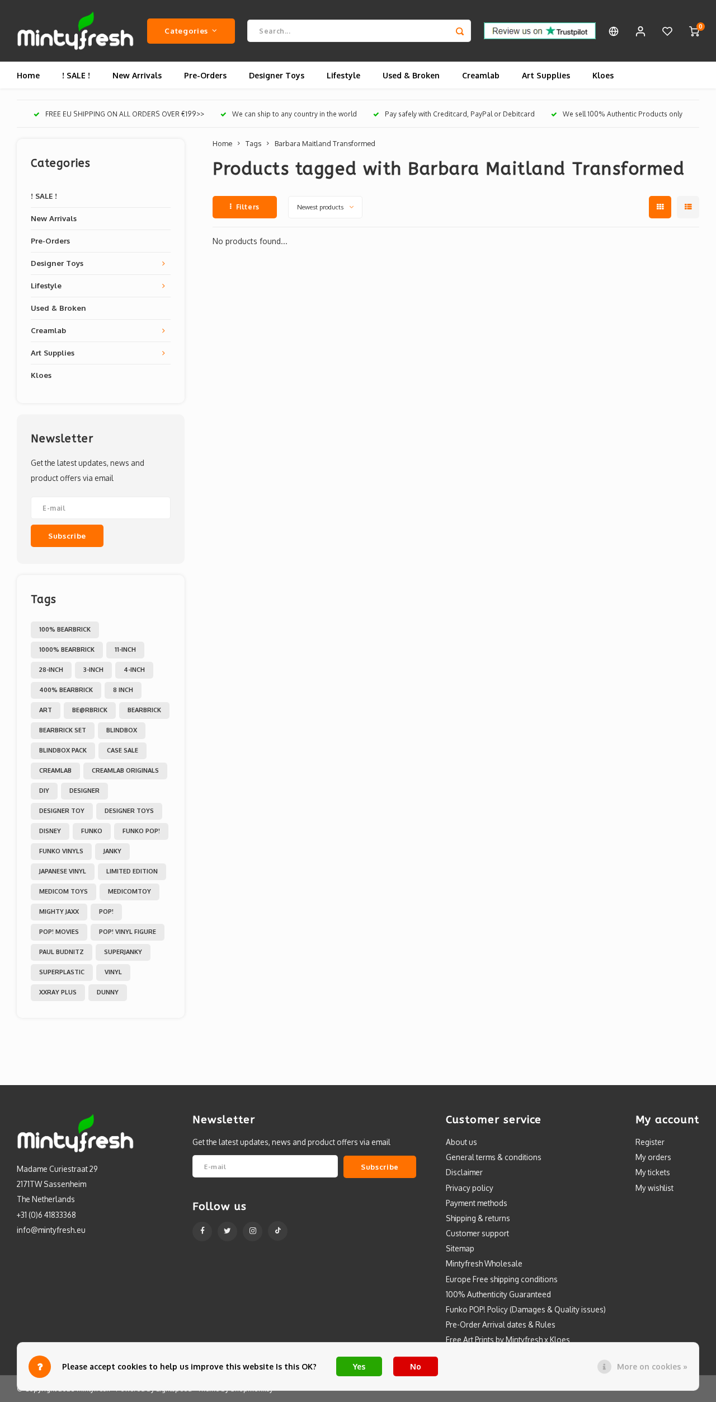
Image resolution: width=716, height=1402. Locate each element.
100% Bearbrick (65, 629)
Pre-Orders (205, 75)
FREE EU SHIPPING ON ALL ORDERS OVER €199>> (124, 114)
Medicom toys (63, 891)
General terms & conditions (493, 1157)
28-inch (51, 670)
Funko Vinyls (61, 851)
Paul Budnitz (61, 952)
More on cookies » (652, 1366)
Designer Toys (276, 75)
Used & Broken (411, 75)
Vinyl (113, 972)
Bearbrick (144, 710)
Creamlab (481, 75)
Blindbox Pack (63, 750)
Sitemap (460, 1248)
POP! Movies (59, 932)
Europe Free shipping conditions (502, 1279)
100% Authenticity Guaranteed (498, 1294)
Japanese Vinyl (62, 871)
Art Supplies (546, 75)
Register (650, 1142)
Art (45, 710)
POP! (106, 911)
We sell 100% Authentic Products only (622, 114)
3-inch (93, 670)
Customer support (477, 1233)
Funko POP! (141, 831)
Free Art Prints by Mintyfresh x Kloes (508, 1339)
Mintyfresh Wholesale (484, 1263)
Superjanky (123, 952)
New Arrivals (137, 75)
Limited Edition (132, 871)
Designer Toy (61, 811)
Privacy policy (469, 1188)
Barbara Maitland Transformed (325, 143)
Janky (112, 851)
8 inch (123, 690)
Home (28, 75)
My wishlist (654, 1188)
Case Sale (122, 750)
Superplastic (61, 972)
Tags (253, 143)
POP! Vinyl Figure (127, 932)
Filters (248, 207)
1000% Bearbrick (67, 649)
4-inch (134, 670)
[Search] (460, 31)
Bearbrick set (62, 730)
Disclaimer (464, 1172)
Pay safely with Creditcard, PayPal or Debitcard (460, 114)
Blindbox (121, 730)
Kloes (603, 75)
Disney (50, 831)
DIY (44, 791)
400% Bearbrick (66, 690)
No (415, 1366)
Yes (359, 1366)
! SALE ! (76, 75)
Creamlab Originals (125, 770)
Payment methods (476, 1203)
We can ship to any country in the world (294, 114)
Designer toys (129, 811)
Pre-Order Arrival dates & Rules (500, 1324)
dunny (108, 992)
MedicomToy (129, 891)
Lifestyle (343, 75)
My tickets (652, 1172)
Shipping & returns (478, 1218)
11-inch (125, 649)
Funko (91, 831)
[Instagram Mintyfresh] (252, 1231)
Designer (84, 791)
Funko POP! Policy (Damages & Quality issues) (526, 1309)
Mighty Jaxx (59, 911)
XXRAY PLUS (58, 992)
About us (461, 1142)
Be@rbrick (89, 710)
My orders (653, 1157)
